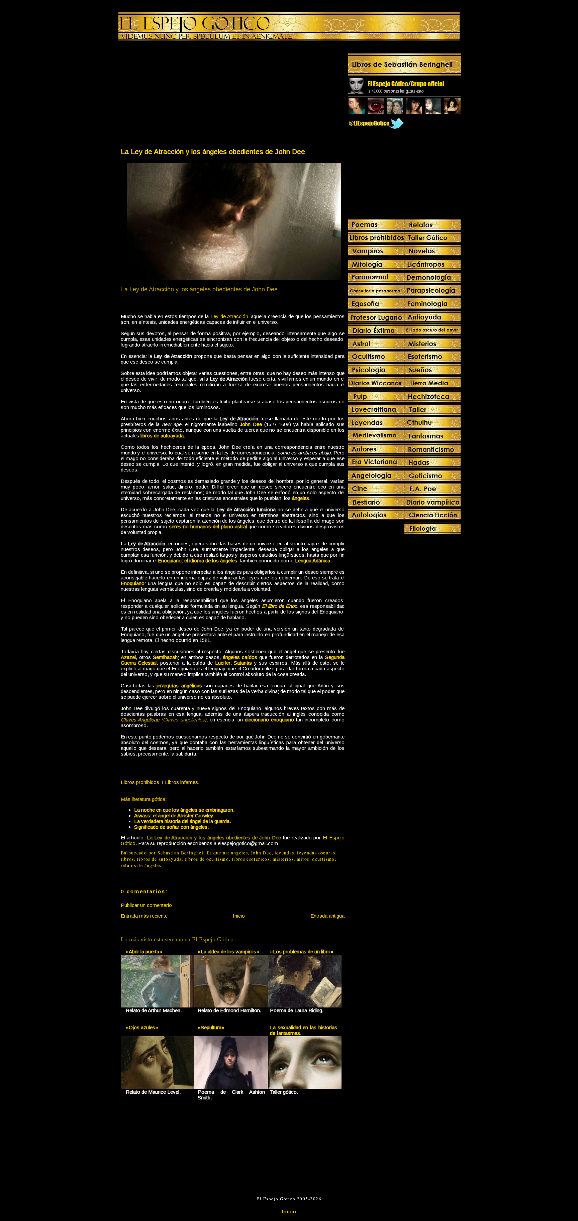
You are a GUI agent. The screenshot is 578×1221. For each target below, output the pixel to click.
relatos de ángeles (141, 865)
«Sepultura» (211, 1027)
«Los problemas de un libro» (301, 951)
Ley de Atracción (229, 316)
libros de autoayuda (159, 859)
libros (127, 859)
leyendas (284, 853)
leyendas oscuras (316, 853)
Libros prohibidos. (141, 782)
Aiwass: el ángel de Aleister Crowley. (174, 815)
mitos (303, 859)
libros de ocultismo (207, 859)
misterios (283, 859)
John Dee (261, 853)
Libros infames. (182, 782)
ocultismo (323, 859)
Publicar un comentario (146, 905)
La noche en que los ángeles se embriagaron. (184, 810)
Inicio (239, 916)
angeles (239, 853)
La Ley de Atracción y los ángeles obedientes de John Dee (213, 151)
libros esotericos (251, 859)
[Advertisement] (176, 95)
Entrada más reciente (144, 916)
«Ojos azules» (142, 1027)
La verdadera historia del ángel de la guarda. (182, 821)
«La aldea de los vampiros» (228, 951)
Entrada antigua (327, 916)
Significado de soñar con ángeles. (171, 827)
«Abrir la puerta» (144, 951)
